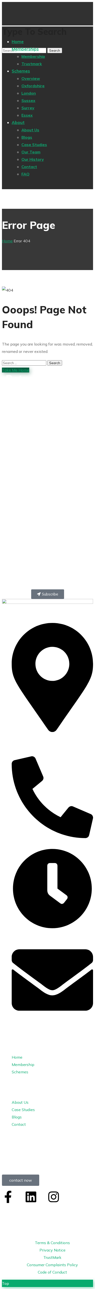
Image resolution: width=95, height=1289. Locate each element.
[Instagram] (54, 1197)
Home (7, 240)
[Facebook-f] (8, 1197)
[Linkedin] (31, 1197)
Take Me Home (15, 370)
